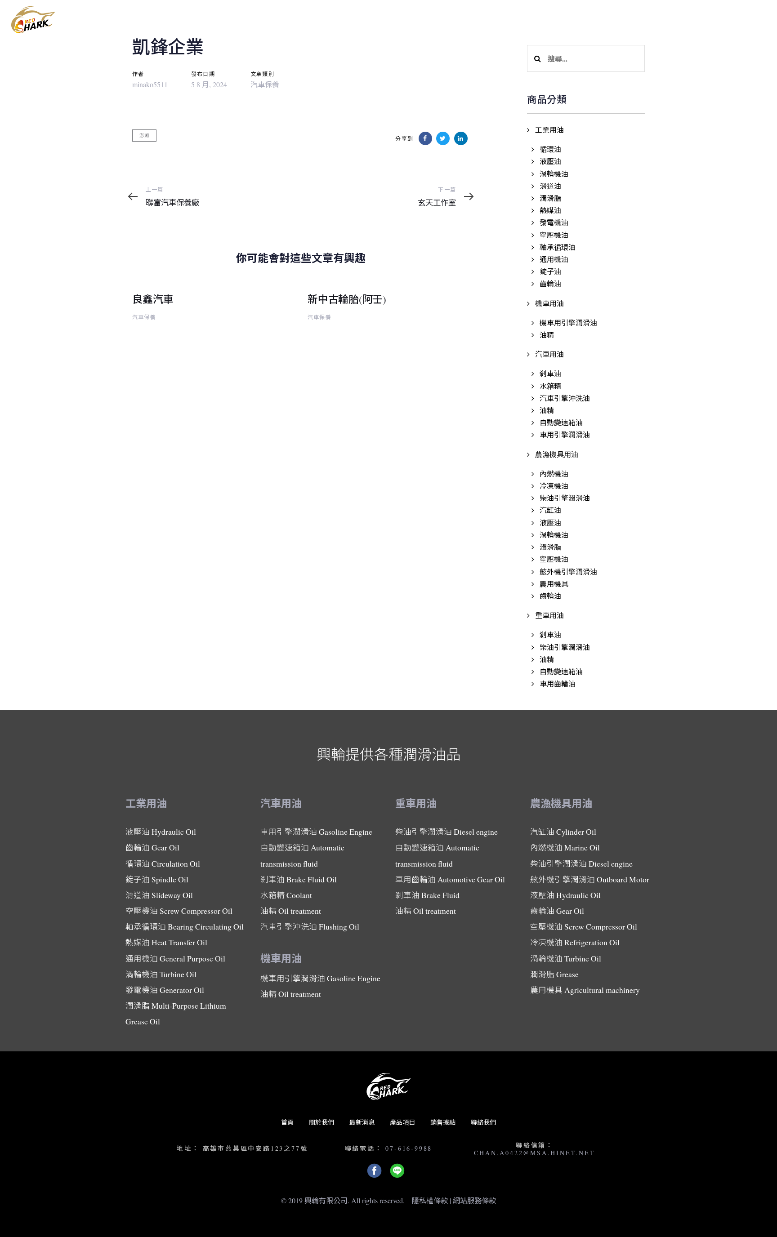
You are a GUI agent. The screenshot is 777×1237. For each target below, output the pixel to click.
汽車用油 (549, 354)
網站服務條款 (474, 1200)
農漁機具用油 (556, 454)
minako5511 (150, 84)
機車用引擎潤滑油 (568, 322)
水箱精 (550, 386)
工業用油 (549, 129)
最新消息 (362, 1122)
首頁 (287, 1122)
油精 (547, 334)
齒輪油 (550, 283)
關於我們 (321, 1122)
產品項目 (402, 1122)
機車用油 (549, 303)
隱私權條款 (430, 1200)
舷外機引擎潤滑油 (568, 571)
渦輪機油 (554, 173)
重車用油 (549, 615)
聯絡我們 (483, 1122)
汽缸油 (550, 510)
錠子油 (550, 271)
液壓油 (550, 161)
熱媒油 (550, 210)
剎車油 (550, 373)
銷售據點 (442, 1122)
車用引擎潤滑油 (565, 434)
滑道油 (550, 186)
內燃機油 (554, 473)
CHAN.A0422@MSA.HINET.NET (534, 1152)
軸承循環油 (558, 247)
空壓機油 (554, 235)
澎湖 (144, 135)
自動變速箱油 (561, 422)
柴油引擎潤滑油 (565, 498)
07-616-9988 (408, 1148)
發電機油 (554, 222)
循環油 (550, 149)
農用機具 (554, 583)
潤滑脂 (550, 198)
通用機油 (554, 259)
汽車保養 (264, 84)
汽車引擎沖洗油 (565, 398)
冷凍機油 (554, 485)
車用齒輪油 (558, 683)
